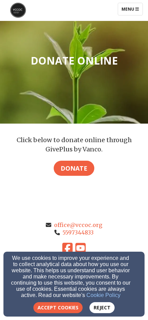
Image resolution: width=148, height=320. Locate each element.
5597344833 (78, 232)
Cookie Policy (103, 295)
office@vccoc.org (78, 224)
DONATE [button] (74, 168)
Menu (132, 9)
